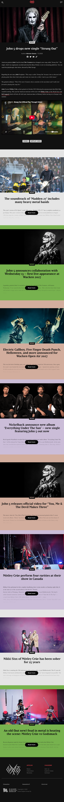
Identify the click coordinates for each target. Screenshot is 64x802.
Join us (47, 769)
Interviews (30, 771)
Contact (47, 773)
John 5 (25, 141)
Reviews (29, 773)
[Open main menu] (61, 2)
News (32, 42)
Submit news (49, 771)
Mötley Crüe (36, 141)
